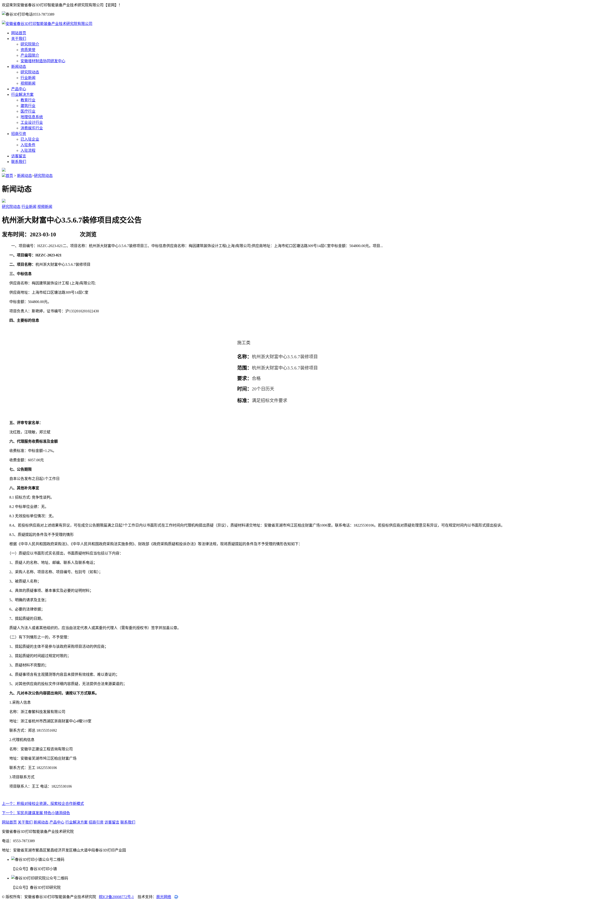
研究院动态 (30, 72)
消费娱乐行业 (32, 128)
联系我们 (18, 162)
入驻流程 (28, 150)
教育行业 (28, 100)
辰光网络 (163, 897)
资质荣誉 (28, 50)
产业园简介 (30, 55)
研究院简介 (30, 44)
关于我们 (18, 39)
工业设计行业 (32, 122)
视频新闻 (28, 83)
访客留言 (18, 156)
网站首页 (18, 33)
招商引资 (18, 134)
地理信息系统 (32, 117)
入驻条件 (28, 145)
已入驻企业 (30, 139)
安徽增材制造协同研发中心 (43, 61)
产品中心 (18, 89)
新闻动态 (18, 67)
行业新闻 (28, 78)
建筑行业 (28, 106)
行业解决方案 (22, 95)
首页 (9, 176)
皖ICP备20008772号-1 (116, 897)
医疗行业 (28, 111)
